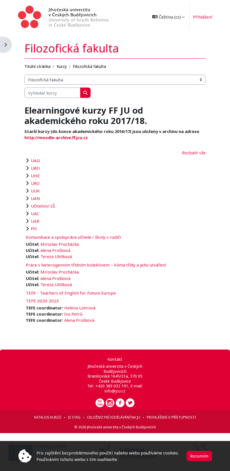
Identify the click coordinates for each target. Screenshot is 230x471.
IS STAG (74, 417)
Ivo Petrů (73, 314)
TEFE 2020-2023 (42, 301)
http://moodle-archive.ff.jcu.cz (56, 137)
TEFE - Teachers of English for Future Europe (71, 293)
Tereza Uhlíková (56, 256)
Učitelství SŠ (43, 206)
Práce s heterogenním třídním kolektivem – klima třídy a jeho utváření (96, 265)
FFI (34, 228)
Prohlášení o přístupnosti (171, 417)
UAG (35, 160)
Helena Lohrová (79, 308)
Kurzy (62, 66)
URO (35, 183)
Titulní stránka (37, 66)
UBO (35, 168)
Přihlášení (202, 17)
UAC (35, 213)
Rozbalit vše (194, 152)
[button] (168, 17)
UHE (35, 175)
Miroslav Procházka (59, 244)
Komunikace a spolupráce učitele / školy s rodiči (73, 237)
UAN (35, 198)
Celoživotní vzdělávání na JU (113, 417)
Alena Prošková (55, 250)
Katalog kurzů (47, 417)
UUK (35, 191)
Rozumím (199, 456)
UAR (35, 221)
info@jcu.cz (115, 391)
